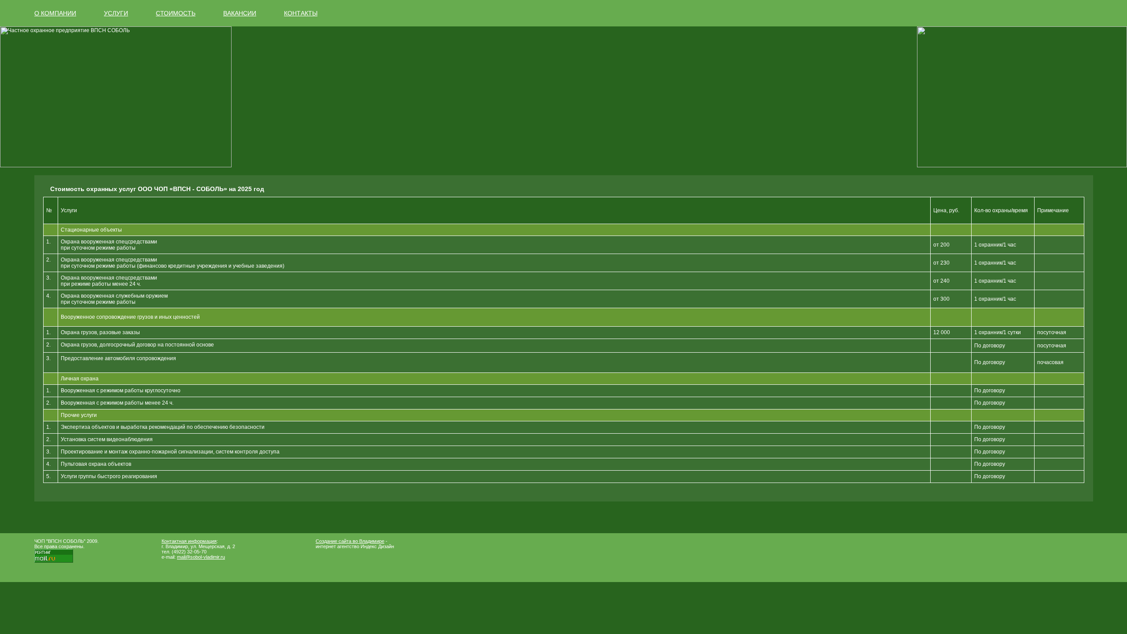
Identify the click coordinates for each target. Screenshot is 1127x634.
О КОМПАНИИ (55, 13)
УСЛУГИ (116, 13)
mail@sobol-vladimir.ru (201, 557)
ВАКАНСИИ (239, 13)
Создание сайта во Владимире (350, 541)
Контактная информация (189, 541)
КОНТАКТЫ (300, 13)
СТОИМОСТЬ (175, 13)
